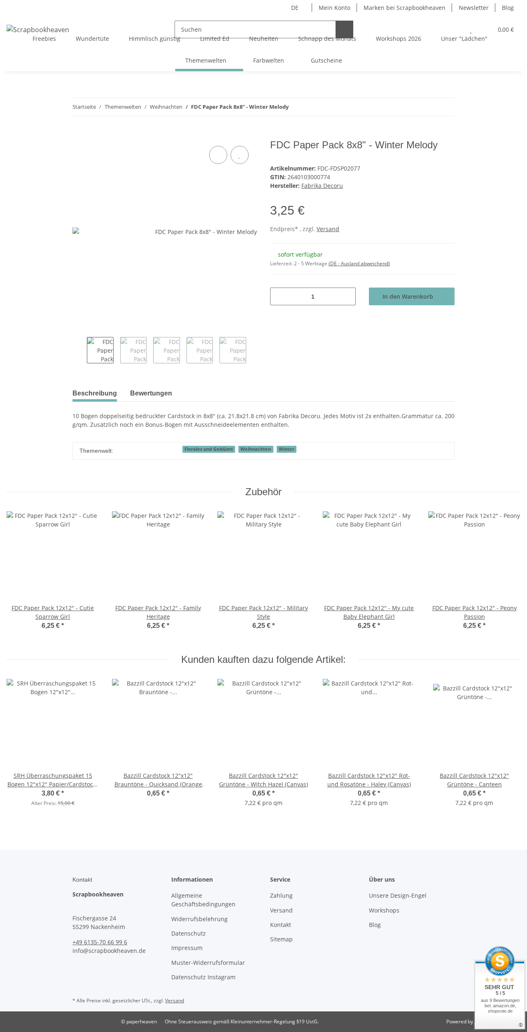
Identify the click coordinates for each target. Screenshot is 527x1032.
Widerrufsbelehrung (199, 919)
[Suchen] (344, 29)
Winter (286, 449)
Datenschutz (188, 933)
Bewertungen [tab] (151, 393)
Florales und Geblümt (208, 449)
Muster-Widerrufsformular (208, 962)
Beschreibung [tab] (94, 393)
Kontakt (280, 925)
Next (253, 351)
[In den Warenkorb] (79, 134)
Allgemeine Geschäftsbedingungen (203, 900)
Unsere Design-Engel (398, 895)
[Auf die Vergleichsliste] (218, 155)
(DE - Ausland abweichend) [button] (359, 263)
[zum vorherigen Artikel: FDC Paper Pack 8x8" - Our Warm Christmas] (428, 107)
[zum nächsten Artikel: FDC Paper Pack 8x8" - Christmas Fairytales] (446, 107)
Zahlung (281, 895)
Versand (328, 229)
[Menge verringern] (279, 296)
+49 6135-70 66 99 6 (99, 942)
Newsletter (474, 8)
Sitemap (281, 939)
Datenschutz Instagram (203, 977)
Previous (79, 351)
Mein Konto (334, 8)
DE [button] (294, 8)
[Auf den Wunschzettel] (240, 155)
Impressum (187, 948)
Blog (508, 8)
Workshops (384, 910)
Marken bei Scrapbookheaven (404, 8)
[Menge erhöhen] (346, 296)
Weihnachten (255, 449)
